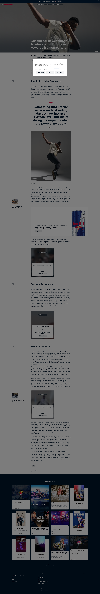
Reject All (49, 72)
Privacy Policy (56, 68)
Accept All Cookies (59, 72)
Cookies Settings (41, 72)
